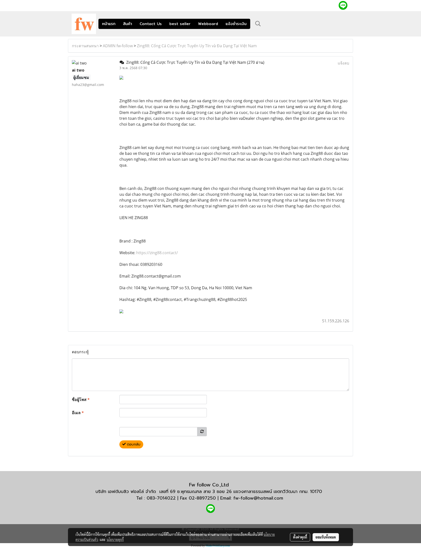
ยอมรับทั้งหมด (326, 537)
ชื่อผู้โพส (81, 399)
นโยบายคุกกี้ (115, 539)
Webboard (208, 24)
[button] (258, 23)
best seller (180, 24)
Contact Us (151, 24)
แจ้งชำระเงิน (236, 24)
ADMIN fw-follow (118, 45)
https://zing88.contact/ (157, 252)
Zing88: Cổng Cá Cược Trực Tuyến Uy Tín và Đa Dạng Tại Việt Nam (197, 45)
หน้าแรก (108, 24)
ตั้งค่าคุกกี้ (300, 537)
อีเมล (78, 412)
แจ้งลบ (343, 63)
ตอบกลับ (133, 444)
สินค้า (127, 24)
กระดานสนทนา (85, 45)
